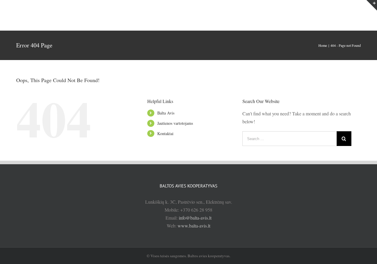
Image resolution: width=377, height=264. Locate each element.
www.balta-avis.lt (194, 226)
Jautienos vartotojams (175, 123)
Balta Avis (165, 113)
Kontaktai (165, 133)
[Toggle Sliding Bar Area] (371, 5)
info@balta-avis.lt (195, 218)
